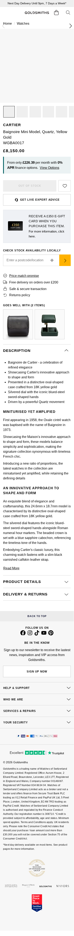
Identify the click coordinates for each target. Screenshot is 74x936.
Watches (23, 23)
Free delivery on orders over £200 (33, 282)
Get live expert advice (40, 199)
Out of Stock (29, 185)
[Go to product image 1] (9, 111)
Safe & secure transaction (28, 289)
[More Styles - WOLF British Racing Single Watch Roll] (18, 324)
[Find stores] (65, 260)
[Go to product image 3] (35, 111)
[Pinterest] (50, 634)
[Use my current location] (52, 260)
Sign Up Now (37, 671)
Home (7, 23)
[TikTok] (36, 634)
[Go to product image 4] (48, 111)
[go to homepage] (37, 13)
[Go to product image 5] (61, 111)
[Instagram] (29, 634)
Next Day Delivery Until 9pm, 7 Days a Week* (37, 3)
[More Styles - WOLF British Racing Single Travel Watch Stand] (50, 324)
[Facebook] (22, 634)
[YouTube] (43, 634)
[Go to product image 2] (22, 111)
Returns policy (19, 295)
